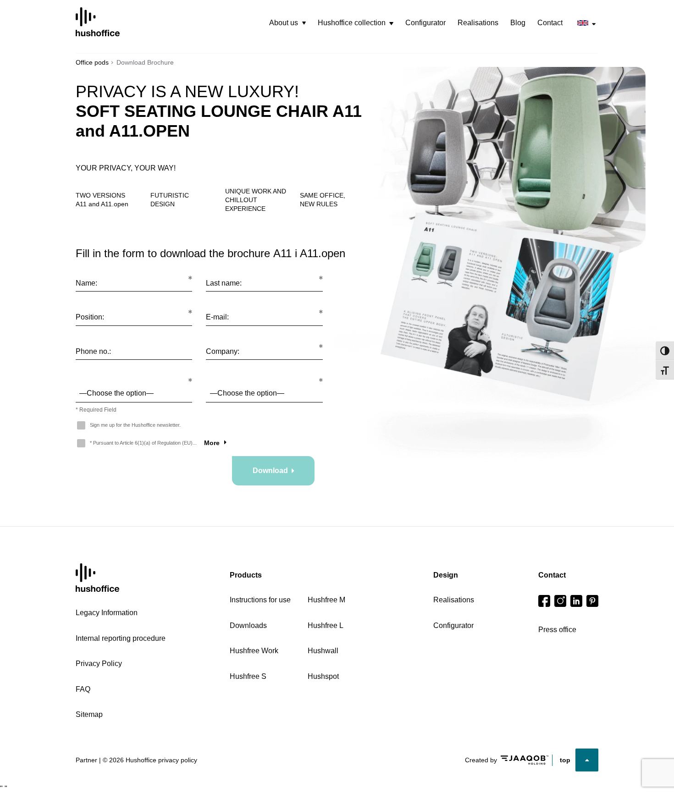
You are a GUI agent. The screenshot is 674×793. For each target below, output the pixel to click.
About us (283, 23)
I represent (264, 375)
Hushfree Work (254, 651)
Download (270, 470)
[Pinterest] (592, 601)
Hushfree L (325, 625)
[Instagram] (560, 601)
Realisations (478, 23)
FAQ (83, 689)
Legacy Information (107, 613)
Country (134, 375)
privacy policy (177, 760)
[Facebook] (544, 601)
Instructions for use (260, 600)
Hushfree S (248, 676)
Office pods (92, 62)
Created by (481, 760)
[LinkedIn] (576, 601)
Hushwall (323, 651)
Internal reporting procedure (121, 638)
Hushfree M (326, 600)
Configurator (425, 23)
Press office (557, 629)
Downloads (248, 625)
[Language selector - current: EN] (586, 23)
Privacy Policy (99, 663)
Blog (517, 23)
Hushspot (323, 676)
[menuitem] (287, 23)
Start (97, 577)
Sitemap (89, 714)
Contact (550, 23)
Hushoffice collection (352, 23)
